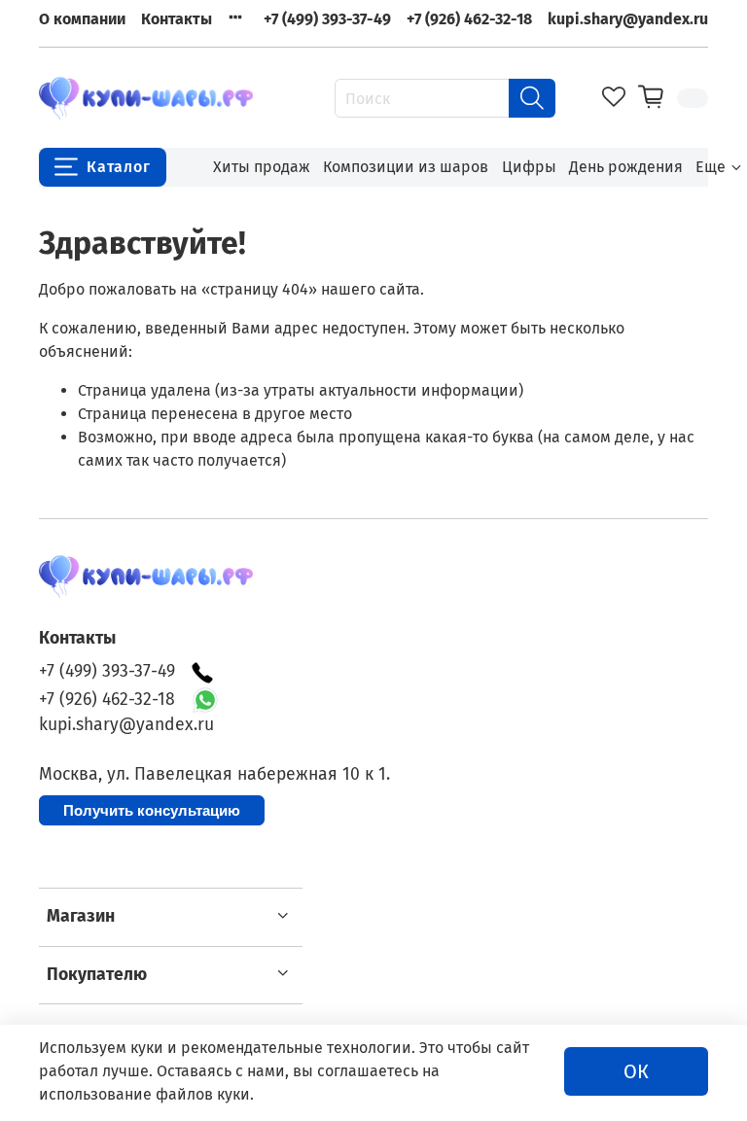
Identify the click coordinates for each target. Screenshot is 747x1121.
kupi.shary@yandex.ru (628, 19)
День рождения (626, 167)
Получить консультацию (151, 810)
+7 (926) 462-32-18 (469, 19)
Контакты (176, 19)
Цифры (529, 167)
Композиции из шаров (405, 167)
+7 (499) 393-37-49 (327, 19)
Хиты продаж (261, 167)
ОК (636, 1071)
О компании (82, 19)
